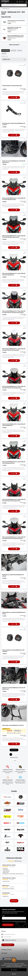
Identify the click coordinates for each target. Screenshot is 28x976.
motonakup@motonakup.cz (9, 934)
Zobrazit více (14, 900)
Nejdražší (20, 50)
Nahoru (15, 760)
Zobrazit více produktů (14, 44)
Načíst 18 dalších (14, 749)
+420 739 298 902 (7, 936)
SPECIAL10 (17, 730)
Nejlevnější (13, 50)
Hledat (25, 5)
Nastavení (14, 973)
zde (20, 966)
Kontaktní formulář (7, 944)
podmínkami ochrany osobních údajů (19, 921)
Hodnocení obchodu (14, 858)
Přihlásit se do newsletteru (8, 924)
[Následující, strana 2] (14, 754)
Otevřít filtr (6, 59)
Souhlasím (15, 969)
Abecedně (4, 53)
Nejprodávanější (5, 50)
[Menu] (26, 1)
